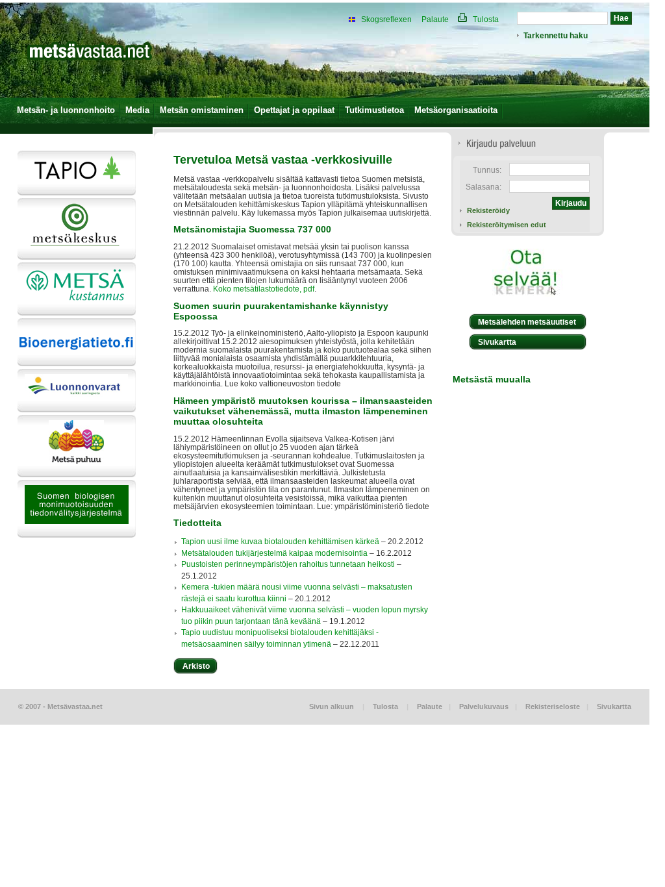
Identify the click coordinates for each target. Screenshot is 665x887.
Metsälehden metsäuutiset (527, 322)
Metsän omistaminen (202, 110)
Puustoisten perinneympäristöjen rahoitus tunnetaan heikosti (288, 564)
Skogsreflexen (386, 19)
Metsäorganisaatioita (455, 110)
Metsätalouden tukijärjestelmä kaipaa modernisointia (274, 553)
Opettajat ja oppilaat (294, 110)
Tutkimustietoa (374, 110)
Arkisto (196, 666)
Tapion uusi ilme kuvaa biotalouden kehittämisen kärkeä (280, 541)
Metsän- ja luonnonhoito (66, 110)
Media (137, 110)
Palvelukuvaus (483, 706)
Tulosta (485, 19)
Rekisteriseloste (552, 706)
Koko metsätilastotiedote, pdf (263, 288)
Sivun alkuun (331, 706)
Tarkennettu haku (555, 35)
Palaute (435, 19)
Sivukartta (497, 342)
